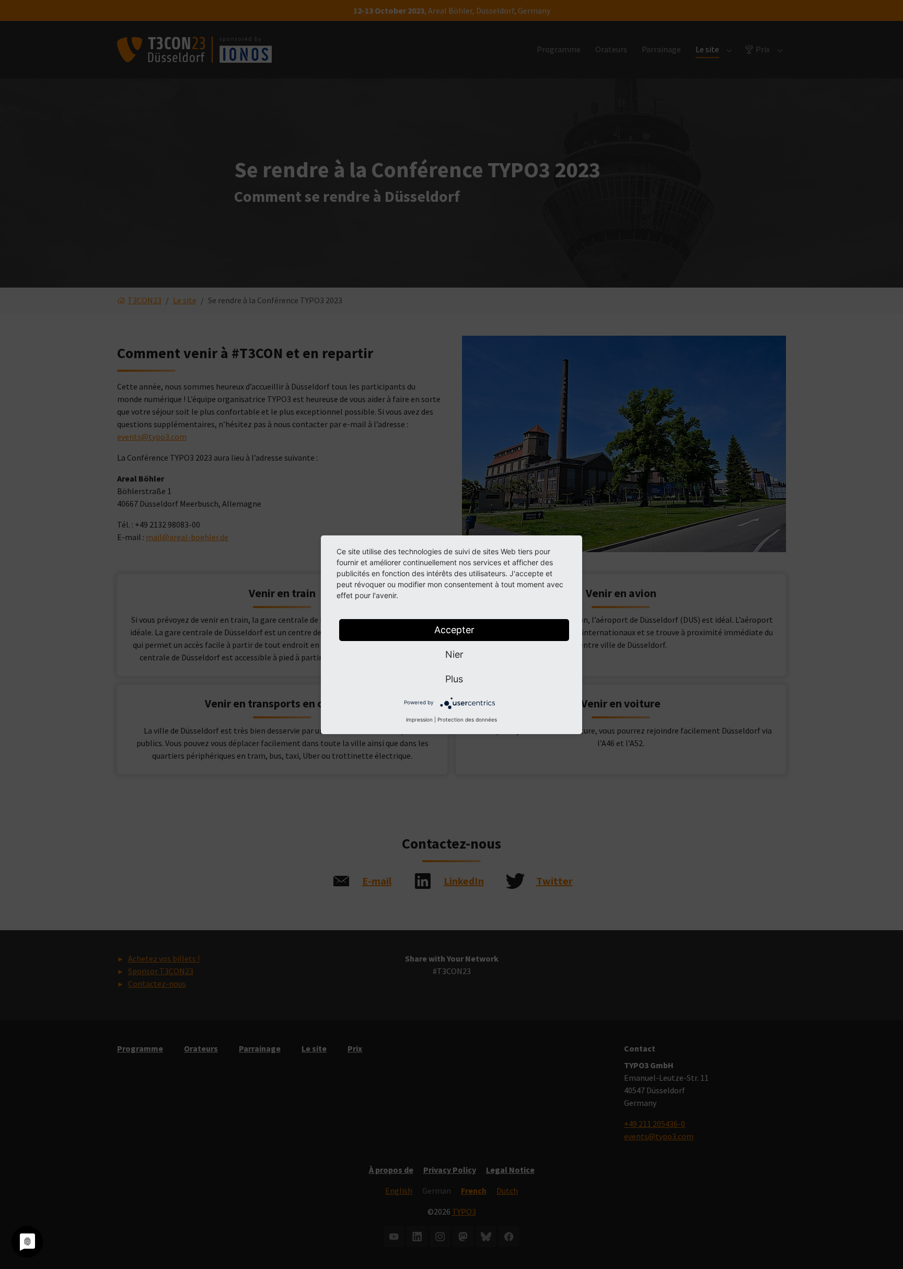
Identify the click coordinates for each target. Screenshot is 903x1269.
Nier (454, 654)
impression (419, 719)
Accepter (454, 629)
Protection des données (467, 719)
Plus (454, 678)
